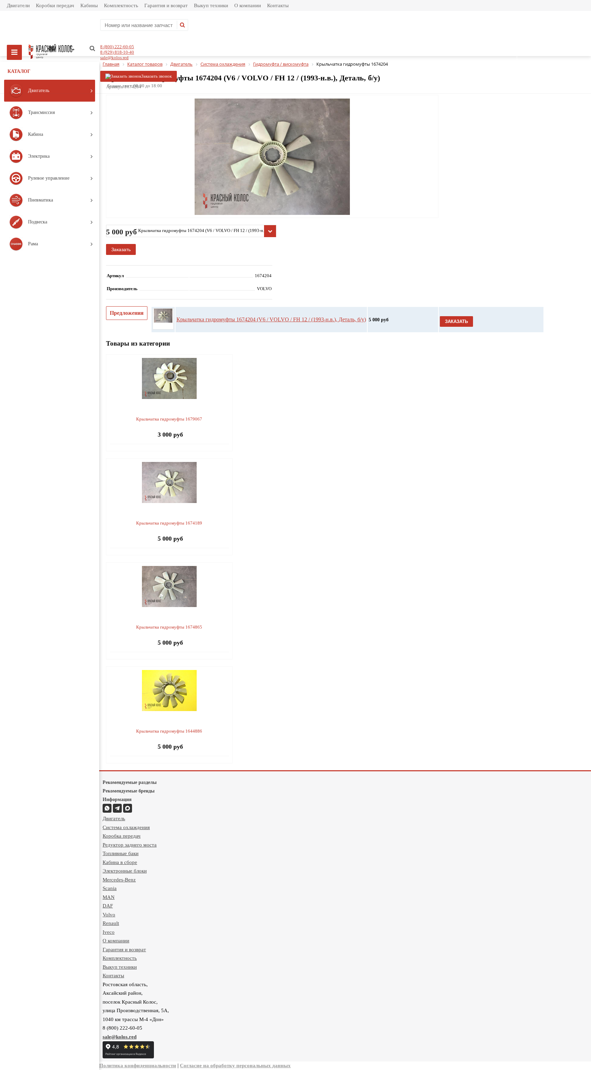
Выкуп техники (211, 5)
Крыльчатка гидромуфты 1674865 (169, 627)
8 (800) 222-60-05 (117, 46)
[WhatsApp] (107, 808)
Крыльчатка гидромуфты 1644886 (169, 731)
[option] (272, 185)
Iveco (109, 932)
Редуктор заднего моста (130, 845)
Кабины (89, 5)
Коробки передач (55, 5)
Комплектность (121, 5)
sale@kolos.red (114, 57)
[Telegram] (117, 808)
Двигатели (18, 5)
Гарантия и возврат (166, 5)
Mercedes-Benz (119, 879)
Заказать (121, 249)
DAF (108, 905)
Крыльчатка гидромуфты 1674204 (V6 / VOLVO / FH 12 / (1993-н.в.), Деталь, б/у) (271, 319)
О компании (247, 5)
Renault (111, 923)
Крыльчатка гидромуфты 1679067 (169, 419)
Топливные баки (121, 853)
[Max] (127, 808)
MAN (109, 897)
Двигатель (114, 818)
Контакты (278, 5)
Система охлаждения (126, 827)
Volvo (109, 914)
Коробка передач (122, 836)
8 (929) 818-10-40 (117, 52)
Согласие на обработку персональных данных (235, 1065)
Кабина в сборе (120, 862)
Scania (110, 888)
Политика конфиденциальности (137, 1065)
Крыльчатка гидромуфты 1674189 (169, 523)
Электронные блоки (125, 871)
